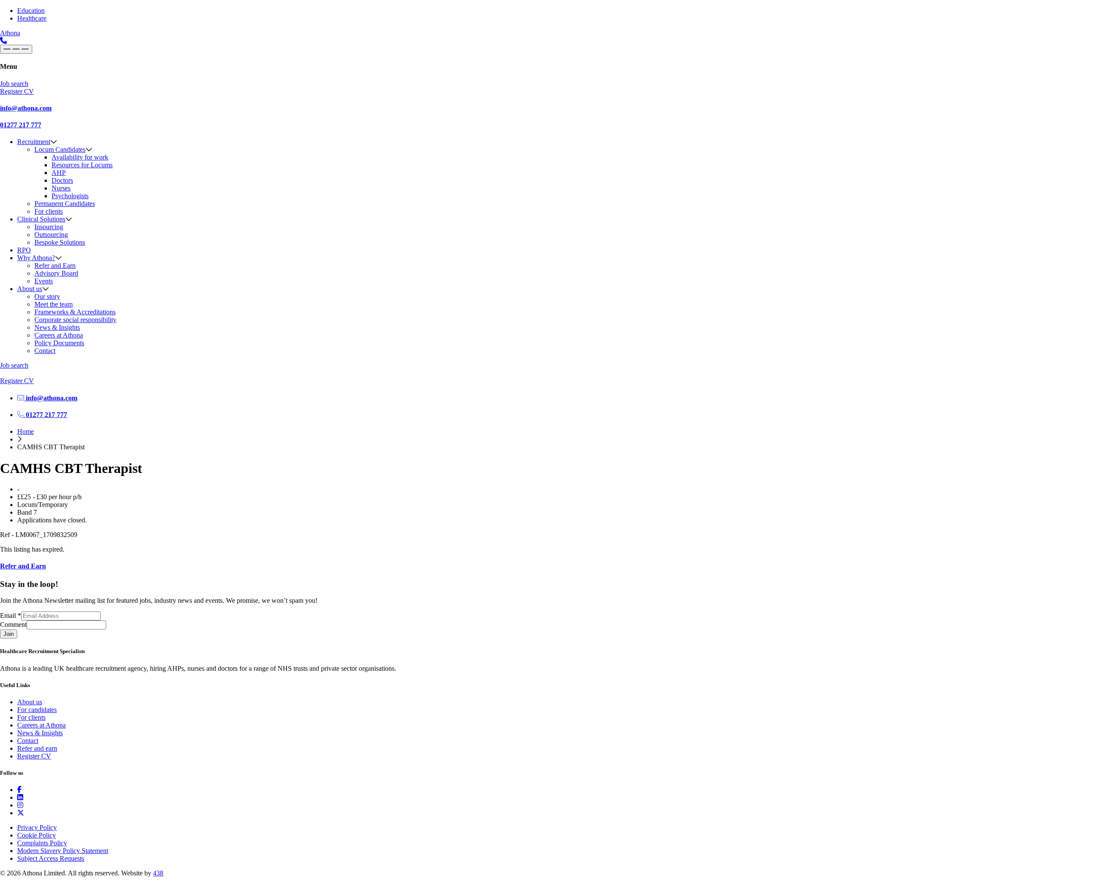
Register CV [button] (17, 91)
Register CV (34, 756)
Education (31, 10)
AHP (59, 172)
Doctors (62, 180)
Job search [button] (14, 83)
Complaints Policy (42, 843)
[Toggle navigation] (16, 49)
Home (25, 431)
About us (29, 288)
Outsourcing (51, 234)
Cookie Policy (36, 835)
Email (10, 615)
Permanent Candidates (64, 203)
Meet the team (53, 304)
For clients (48, 211)
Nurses (61, 188)
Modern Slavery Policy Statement (62, 850)
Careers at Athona (58, 335)
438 (158, 873)
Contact (44, 350)
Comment (13, 624)
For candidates (37, 709)
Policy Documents (59, 343)
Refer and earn (37, 748)
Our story (47, 296)
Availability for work (80, 157)
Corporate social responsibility (75, 319)
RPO (24, 250)
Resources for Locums (82, 165)
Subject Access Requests (50, 858)
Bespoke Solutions (59, 242)
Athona (10, 33)
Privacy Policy (37, 827)
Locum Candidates (60, 149)
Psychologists (70, 196)
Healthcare (31, 18)
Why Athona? (36, 257)
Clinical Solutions (41, 219)
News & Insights (57, 327)
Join (8, 634)
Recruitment (33, 141)
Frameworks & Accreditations (75, 312)
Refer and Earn (55, 265)
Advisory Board (56, 273)
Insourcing (48, 226)
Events (43, 281)
